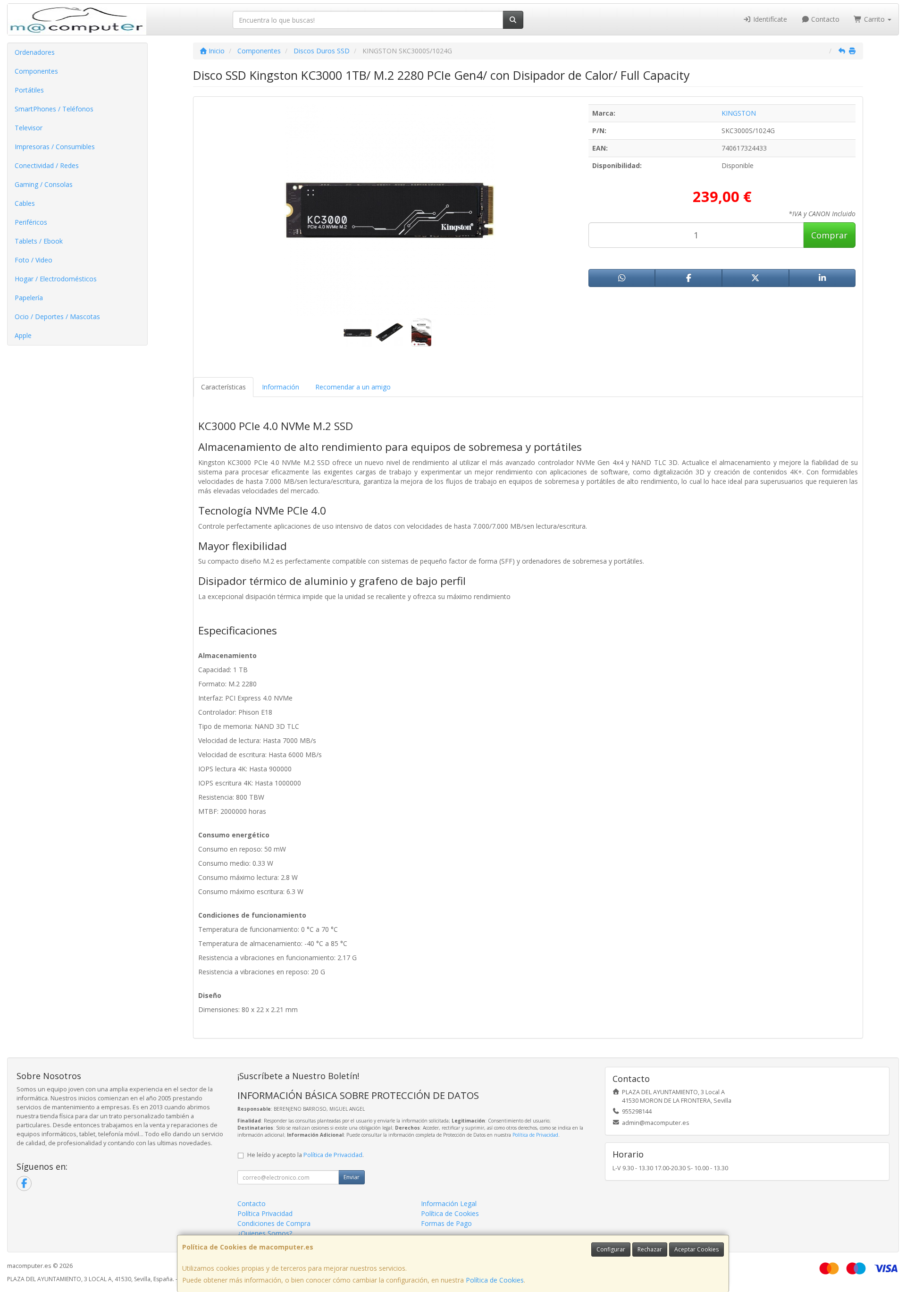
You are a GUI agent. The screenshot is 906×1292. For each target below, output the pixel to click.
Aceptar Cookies (696, 1249)
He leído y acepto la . (305, 1155)
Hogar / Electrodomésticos (56, 278)
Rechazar (650, 1249)
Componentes (36, 71)
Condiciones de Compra (273, 1223)
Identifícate (769, 19)
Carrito (874, 19)
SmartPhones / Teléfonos (54, 108)
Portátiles (29, 89)
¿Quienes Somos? (264, 1233)
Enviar (352, 1177)
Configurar (610, 1249)
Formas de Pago (446, 1223)
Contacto (824, 19)
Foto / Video (33, 259)
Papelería (29, 297)
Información (280, 386)
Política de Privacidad (535, 1135)
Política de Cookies (495, 1279)
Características (223, 386)
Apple (23, 335)
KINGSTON (738, 113)
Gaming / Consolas (44, 184)
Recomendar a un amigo (353, 386)
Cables (25, 203)
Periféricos (31, 222)
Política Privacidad (265, 1213)
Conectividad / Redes (47, 165)
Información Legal (449, 1203)
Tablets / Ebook (39, 240)
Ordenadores (35, 52)
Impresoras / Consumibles (55, 146)
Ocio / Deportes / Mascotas (57, 316)
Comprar (829, 235)
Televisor (28, 127)
